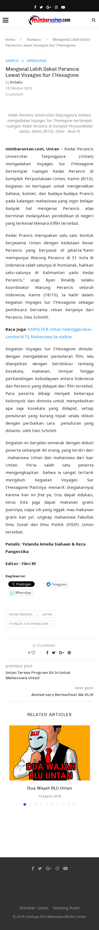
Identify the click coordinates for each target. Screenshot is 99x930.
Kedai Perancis (21, 614)
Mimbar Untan (34, 907)
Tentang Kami (65, 907)
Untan (47, 614)
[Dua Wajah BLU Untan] (49, 752)
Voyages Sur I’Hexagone (28, 624)
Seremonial (37, 61)
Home (10, 39)
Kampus (34, 39)
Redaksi (16, 82)
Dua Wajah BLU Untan (49, 788)
